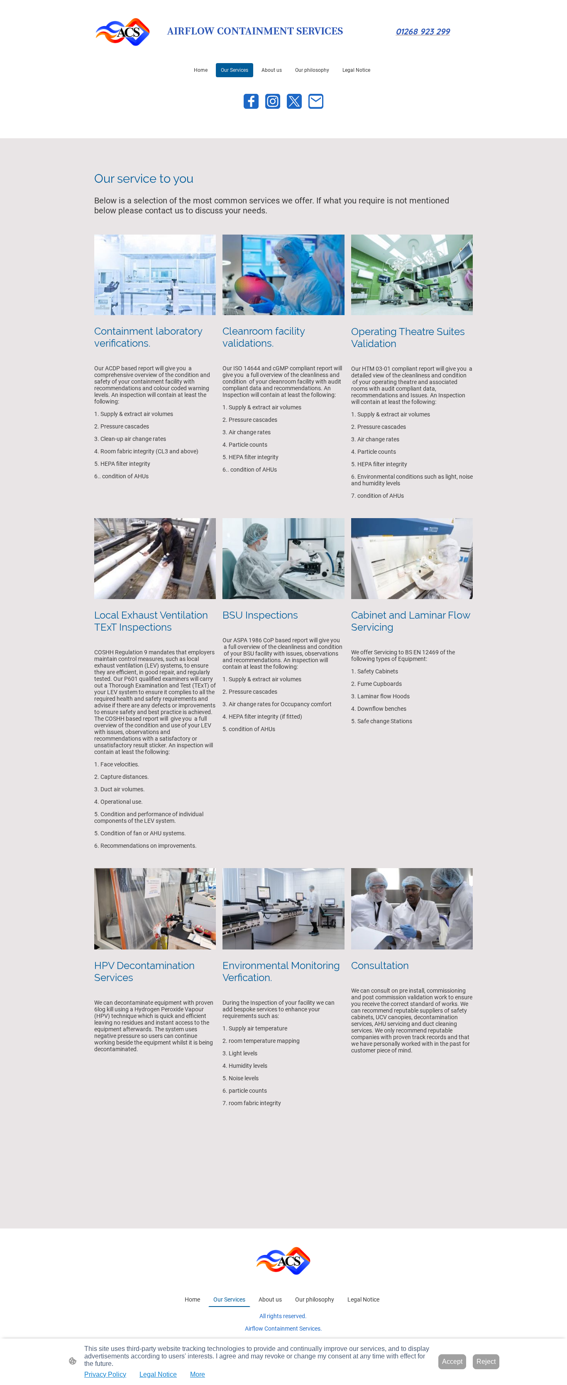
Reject (486, 1361)
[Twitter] (294, 101)
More (197, 1374)
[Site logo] (123, 31)
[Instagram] (272, 101)
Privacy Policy (105, 1374)
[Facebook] (251, 101)
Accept (452, 1361)
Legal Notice (158, 1374)
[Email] (315, 101)
